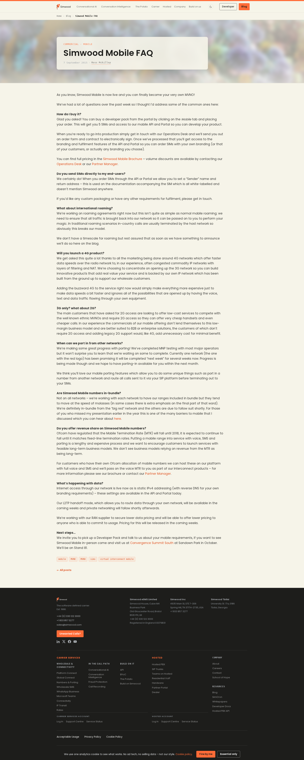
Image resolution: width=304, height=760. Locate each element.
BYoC (123, 674)
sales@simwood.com (69, 624)
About (215, 663)
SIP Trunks (157, 669)
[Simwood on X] (63, 641)
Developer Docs (221, 706)
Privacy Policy (92, 737)
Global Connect (66, 677)
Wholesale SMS (65, 687)
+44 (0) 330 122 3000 (68, 616)
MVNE (73, 559)
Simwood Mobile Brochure (122, 159)
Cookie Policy (114, 737)
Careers (217, 668)
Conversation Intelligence (96, 676)
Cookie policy (184, 754)
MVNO (83, 559)
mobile (62, 559)
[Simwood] (64, 6)
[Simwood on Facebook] (69, 641)
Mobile (88, 44)
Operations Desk (69, 164)
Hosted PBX (158, 664)
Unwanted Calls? (70, 633)
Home (59, 16)
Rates (60, 710)
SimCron (217, 697)
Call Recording (96, 686)
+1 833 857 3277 (65, 620)
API (122, 670)
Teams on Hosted (162, 673)
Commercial (71, 44)
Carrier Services (68, 657)
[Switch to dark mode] (210, 6)
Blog (244, 6)
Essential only (228, 754)
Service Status (94, 721)
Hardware (158, 683)
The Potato (126, 679)
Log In (60, 721)
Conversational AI (98, 670)
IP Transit (62, 705)
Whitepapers (219, 701)
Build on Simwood (130, 683)
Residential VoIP (161, 678)
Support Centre (75, 721)
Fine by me (205, 754)
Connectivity (64, 701)
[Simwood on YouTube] (75, 641)
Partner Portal (160, 687)
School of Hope (221, 677)
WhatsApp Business (68, 691)
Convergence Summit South (151, 543)
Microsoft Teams (66, 696)
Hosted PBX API (220, 711)
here (117, 419)
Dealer (156, 692)
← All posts (64, 570)
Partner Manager (105, 164)
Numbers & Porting (67, 682)
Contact (216, 673)
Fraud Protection (97, 682)
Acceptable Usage (68, 737)
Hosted (157, 657)
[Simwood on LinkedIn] (58, 641)
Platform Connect (67, 673)
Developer (228, 6)
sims (92, 559)
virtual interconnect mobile (117, 559)
